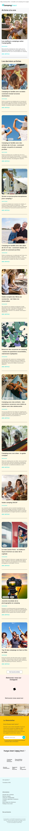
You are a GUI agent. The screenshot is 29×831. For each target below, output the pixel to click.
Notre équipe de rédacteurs (9, 802)
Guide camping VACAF (9, 502)
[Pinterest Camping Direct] (5, 786)
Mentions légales (7, 796)
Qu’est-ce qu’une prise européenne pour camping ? (14, 197)
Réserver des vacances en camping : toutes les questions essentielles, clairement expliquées (14, 352)
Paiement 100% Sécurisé (14, 768)
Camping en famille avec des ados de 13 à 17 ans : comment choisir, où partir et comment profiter (14, 248)
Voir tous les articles (14, 672)
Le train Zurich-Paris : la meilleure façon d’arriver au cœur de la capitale (13, 552)
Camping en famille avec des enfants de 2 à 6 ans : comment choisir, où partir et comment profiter (13, 146)
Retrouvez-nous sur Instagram (13, 679)
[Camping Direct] (9, 5)
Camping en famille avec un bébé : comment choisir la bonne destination (14, 94)
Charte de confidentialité (8, 797)
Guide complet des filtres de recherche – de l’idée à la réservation (12, 299)
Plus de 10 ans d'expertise (23, 768)
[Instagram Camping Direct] (3, 786)
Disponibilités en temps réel (18, 760)
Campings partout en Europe (9, 760)
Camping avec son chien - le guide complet (14, 454)
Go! (24, 737)
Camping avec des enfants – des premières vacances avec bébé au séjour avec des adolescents (14, 404)
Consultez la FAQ (7, 782)
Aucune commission (6, 768)
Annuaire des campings (8, 794)
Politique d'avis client (8, 803)
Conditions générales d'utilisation (10, 799)
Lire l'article (6, 54)
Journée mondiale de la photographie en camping (11, 602)
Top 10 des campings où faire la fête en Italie (14, 651)
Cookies (4, 800)
